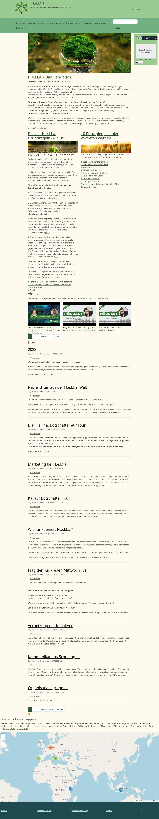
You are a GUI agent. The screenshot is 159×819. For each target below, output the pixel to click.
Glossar (4, 810)
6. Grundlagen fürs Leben (92, 176)
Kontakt (109, 810)
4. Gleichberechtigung (90, 170)
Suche (117, 28)
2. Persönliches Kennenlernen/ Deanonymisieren (49, 284)
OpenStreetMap (146, 801)
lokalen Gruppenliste (19, 729)
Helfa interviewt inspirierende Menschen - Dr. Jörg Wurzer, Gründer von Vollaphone (44, 330)
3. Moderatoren (35, 287)
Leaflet (136, 801)
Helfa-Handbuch (82, 726)
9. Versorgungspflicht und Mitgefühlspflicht (100, 184)
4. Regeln (32, 290)
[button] (120, 790)
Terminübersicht (149, 38)
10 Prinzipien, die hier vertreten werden (99, 135)
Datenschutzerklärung (80, 810)
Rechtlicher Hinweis (44, 810)
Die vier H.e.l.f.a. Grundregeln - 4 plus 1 (47, 135)
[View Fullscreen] (3, 744)
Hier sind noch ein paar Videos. (95, 298)
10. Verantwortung (89, 187)
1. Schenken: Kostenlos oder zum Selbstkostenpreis (50, 282)
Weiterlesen (35, 358)
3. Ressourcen (87, 167)
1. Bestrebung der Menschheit (94, 162)
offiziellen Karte (146, 726)
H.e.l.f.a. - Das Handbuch (49, 77)
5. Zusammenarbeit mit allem (94, 173)
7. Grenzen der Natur (90, 178)
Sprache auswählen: (144, 60)
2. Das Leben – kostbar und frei (94, 164)
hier (56, 198)
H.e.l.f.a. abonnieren (29, 714)
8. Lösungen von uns (90, 181)
